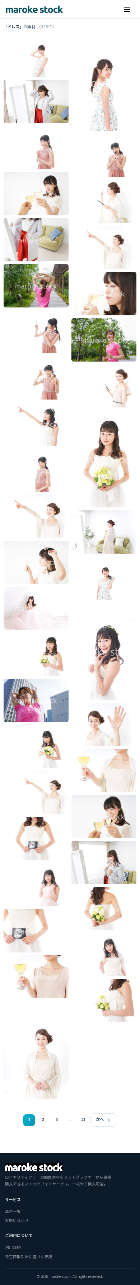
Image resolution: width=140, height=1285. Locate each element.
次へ (100, 1119)
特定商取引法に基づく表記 (28, 1256)
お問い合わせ (17, 1220)
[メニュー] (127, 9)
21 (83, 1119)
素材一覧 (13, 1211)
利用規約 (13, 1247)
